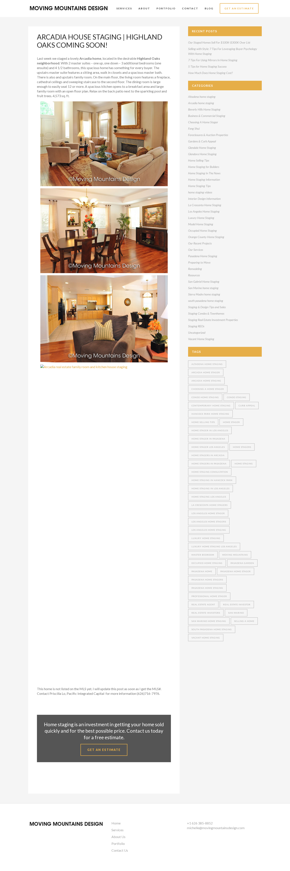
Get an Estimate (104, 750)
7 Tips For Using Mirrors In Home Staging (212, 60)
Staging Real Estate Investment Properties (213, 320)
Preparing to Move (199, 262)
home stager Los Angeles (208, 447)
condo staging (236, 397)
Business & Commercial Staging (206, 116)
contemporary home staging (211, 405)
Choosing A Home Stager (203, 122)
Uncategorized (196, 332)
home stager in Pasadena (208, 438)
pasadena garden (242, 563)
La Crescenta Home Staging (204, 205)
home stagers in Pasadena (209, 463)
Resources (194, 275)
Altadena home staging (201, 96)
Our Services (195, 249)
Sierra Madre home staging (204, 294)
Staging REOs (196, 326)
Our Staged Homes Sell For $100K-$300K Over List (219, 42)
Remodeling (195, 269)
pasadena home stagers (207, 579)
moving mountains (235, 554)
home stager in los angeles (209, 430)
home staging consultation (209, 472)
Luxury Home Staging (201, 218)
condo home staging (205, 397)
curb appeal (247, 405)
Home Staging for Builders (203, 167)
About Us (118, 837)
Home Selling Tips (198, 160)
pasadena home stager (235, 571)
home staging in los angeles (210, 488)
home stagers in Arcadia (208, 455)
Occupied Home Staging (202, 230)
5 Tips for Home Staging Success (207, 66)
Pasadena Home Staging (202, 256)
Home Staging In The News (204, 173)
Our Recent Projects (200, 243)
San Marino (236, 612)
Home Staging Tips (199, 186)
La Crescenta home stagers (209, 505)
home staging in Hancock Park (212, 480)
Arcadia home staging (201, 103)
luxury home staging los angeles (214, 546)
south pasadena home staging (205, 300)
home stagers (242, 447)
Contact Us (119, 850)
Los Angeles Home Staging (204, 211)
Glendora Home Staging (202, 154)
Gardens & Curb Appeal (202, 141)
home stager (231, 422)
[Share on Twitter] (46, 779)
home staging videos (200, 192)
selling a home (244, 621)
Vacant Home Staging (201, 339)
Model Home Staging (200, 224)
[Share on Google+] (53, 779)
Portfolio (118, 843)
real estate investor (237, 604)
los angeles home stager (208, 513)
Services (117, 830)
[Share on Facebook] (39, 779)
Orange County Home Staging (206, 237)
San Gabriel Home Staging (203, 281)
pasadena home (201, 571)
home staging (244, 463)
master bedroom (202, 554)
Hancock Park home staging (210, 414)
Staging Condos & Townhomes (206, 313)
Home (116, 823)
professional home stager (209, 596)
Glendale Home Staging (202, 147)
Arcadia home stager (205, 372)
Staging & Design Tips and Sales (207, 307)
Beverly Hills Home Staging (204, 109)
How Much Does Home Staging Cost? (210, 73)
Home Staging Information (204, 179)
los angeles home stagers (208, 521)
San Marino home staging (203, 288)
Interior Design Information (204, 198)
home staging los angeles (208, 496)
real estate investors (205, 612)
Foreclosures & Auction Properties (208, 135)
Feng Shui (194, 128)
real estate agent (203, 604)
